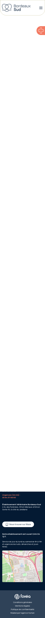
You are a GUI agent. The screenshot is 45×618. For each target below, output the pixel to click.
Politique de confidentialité (22, 609)
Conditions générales (22, 602)
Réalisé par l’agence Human (22, 613)
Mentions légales (22, 606)
